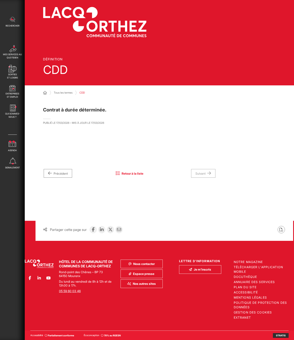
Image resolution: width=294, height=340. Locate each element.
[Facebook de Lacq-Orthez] (29, 278)
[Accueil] (45, 92)
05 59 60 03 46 (70, 291)
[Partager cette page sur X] (110, 229)
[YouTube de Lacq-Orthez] (48, 278)
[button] (12, 21)
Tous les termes (63, 92)
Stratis (281, 335)
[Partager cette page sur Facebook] (93, 229)
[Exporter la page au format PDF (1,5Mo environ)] (281, 229)
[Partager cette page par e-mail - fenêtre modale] (119, 229)
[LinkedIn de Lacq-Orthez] (39, 278)
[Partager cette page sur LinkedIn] (101, 229)
